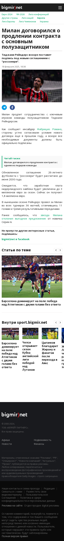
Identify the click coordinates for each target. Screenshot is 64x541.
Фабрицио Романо (49, 129)
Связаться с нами (12, 491)
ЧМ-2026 (20, 14)
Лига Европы (8, 21)
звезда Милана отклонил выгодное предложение (32, 216)
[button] (56, 250)
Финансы (39, 443)
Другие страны (10, 17)
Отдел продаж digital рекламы (41, 505)
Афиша (6, 440)
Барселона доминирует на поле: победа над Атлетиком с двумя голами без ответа (31, 302)
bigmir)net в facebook (16, 239)
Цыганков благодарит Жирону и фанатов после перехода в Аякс (50, 353)
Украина (44, 21)
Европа (41, 17)
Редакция (49, 488)
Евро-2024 (7, 14)
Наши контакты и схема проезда (21, 488)
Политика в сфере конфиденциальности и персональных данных (28, 499)
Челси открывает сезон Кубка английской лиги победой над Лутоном (30, 356)
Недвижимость (42, 440)
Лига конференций (38, 14)
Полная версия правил (15, 536)
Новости (7, 443)
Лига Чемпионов (27, 21)
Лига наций (27, 17)
